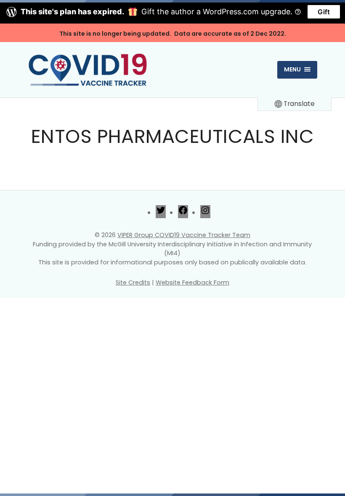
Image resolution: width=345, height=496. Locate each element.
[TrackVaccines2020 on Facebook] (183, 212)
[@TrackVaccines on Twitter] (161, 212)
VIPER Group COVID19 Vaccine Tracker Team (183, 235)
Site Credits (133, 282)
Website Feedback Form (192, 282)
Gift (324, 12)
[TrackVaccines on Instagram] (205, 212)
